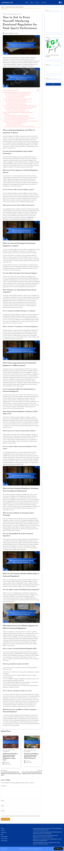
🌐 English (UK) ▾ (58, 848)
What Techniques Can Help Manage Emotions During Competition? (18, 101)
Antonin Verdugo (14, 33)
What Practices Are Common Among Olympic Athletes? (15, 109)
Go (53, 84)
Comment (3, 785)
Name (3, 800)
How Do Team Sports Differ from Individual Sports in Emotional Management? (20, 107)
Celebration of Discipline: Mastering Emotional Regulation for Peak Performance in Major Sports (10, 757)
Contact (37, 2)
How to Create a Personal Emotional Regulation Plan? (15, 122)
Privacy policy (4, 836)
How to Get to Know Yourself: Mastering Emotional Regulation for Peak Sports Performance (45, 836)
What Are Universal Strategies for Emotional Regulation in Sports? (18, 99)
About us (3, 830)
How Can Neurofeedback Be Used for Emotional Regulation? (16, 116)
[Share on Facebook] (59, 2)
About (26, 2)
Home (31, 2)
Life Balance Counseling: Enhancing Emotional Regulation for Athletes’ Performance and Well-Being (47, 832)
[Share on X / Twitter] (61, 2)
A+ (2, 848)
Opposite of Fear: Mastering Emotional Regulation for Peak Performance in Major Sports (47, 839)
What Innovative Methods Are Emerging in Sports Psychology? (17, 115)
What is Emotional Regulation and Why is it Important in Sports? (17, 92)
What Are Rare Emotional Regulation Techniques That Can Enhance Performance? (18, 113)
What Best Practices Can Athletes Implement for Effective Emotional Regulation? (21, 121)
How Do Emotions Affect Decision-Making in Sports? (15, 96)
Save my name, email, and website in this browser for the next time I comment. (21, 816)
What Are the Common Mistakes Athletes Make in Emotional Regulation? (19, 118)
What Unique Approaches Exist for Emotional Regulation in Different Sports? (20, 105)
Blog (2, 834)
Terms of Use (4, 838)
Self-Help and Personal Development (12, 14)
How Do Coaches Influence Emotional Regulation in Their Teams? (17, 111)
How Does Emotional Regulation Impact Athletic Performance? (17, 93)
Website (3, 810)
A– (5, 848)
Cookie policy (4, 840)
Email (2, 805)
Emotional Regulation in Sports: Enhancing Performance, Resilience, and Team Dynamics (46, 843)
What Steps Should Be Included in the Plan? (13, 123)
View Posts (43, 2)
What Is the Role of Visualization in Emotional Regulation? (16, 104)
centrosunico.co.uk (7, 2)
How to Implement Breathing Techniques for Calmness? (15, 103)
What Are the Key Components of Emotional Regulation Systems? (17, 95)
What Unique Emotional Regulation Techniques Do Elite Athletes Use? (18, 108)
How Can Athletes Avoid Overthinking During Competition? (16, 119)
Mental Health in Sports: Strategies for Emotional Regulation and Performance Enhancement (47, 829)
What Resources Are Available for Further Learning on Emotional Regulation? (20, 126)
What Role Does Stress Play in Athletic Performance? (15, 97)
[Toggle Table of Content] (37, 90)
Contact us (3, 832)
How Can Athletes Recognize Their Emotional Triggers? (16, 100)
